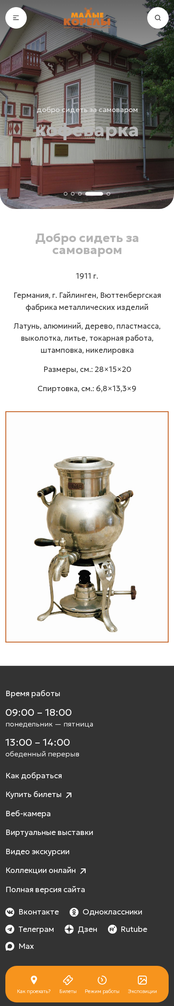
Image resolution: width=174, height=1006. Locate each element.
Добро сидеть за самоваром (87, 109)
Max (26, 946)
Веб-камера (28, 813)
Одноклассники (112, 912)
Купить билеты (34, 794)
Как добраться (33, 776)
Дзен (87, 929)
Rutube (133, 929)
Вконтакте (38, 912)
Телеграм (36, 929)
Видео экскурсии (37, 851)
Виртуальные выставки (49, 832)
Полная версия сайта (45, 889)
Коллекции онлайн (41, 870)
